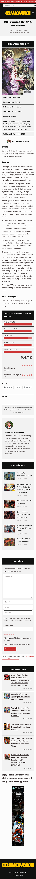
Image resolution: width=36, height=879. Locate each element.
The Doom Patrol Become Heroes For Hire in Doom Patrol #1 (21, 727)
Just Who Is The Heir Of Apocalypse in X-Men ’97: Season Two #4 (20, 696)
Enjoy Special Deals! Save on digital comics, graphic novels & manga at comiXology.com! (17, 778)
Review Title (8, 625)
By (10, 410)
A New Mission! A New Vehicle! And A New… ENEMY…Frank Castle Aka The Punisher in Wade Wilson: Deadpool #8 (20, 680)
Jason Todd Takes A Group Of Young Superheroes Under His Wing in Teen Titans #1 (21, 742)
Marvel (28, 407)
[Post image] (9, 476)
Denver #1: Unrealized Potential (24, 474)
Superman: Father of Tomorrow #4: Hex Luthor (24, 528)
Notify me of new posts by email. (17, 644)
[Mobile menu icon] (32, 13)
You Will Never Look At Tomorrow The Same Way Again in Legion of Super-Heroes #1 (21, 712)
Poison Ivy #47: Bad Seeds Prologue (24, 540)
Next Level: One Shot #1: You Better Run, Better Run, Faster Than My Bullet (24, 488)
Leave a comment (18, 412)
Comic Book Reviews (19, 407)
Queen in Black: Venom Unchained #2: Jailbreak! (23, 514)
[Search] (35, 5)
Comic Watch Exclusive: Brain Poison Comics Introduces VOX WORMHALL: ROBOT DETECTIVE (20, 760)
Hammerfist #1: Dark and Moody (24, 501)
